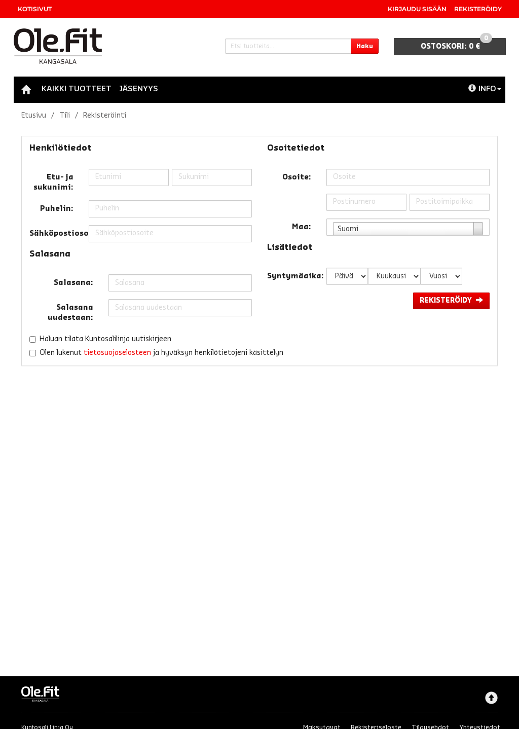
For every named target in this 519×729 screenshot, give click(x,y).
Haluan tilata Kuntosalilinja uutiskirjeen (105, 339)
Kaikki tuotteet (77, 89)
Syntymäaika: (293, 276)
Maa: (301, 227)
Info (487, 89)
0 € (454, 44)
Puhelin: (56, 208)
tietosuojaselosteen (117, 352)
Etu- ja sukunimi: (53, 182)
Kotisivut (35, 9)
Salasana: (73, 282)
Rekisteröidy (478, 9)
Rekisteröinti (104, 115)
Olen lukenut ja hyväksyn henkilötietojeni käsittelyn (161, 352)
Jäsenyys (138, 89)
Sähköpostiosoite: (55, 233)
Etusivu (33, 115)
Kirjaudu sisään (417, 9)
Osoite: (296, 177)
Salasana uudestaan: (70, 312)
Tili (64, 115)
